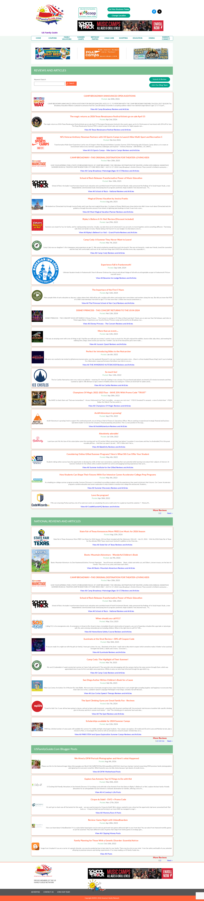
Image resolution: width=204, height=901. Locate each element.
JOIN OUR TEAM (63, 892)
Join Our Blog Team (160, 85)
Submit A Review (159, 79)
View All (109, 109)
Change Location (119, 16)
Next (169, 513)
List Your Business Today (119, 9)
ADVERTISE (35, 892)
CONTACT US (48, 892)
